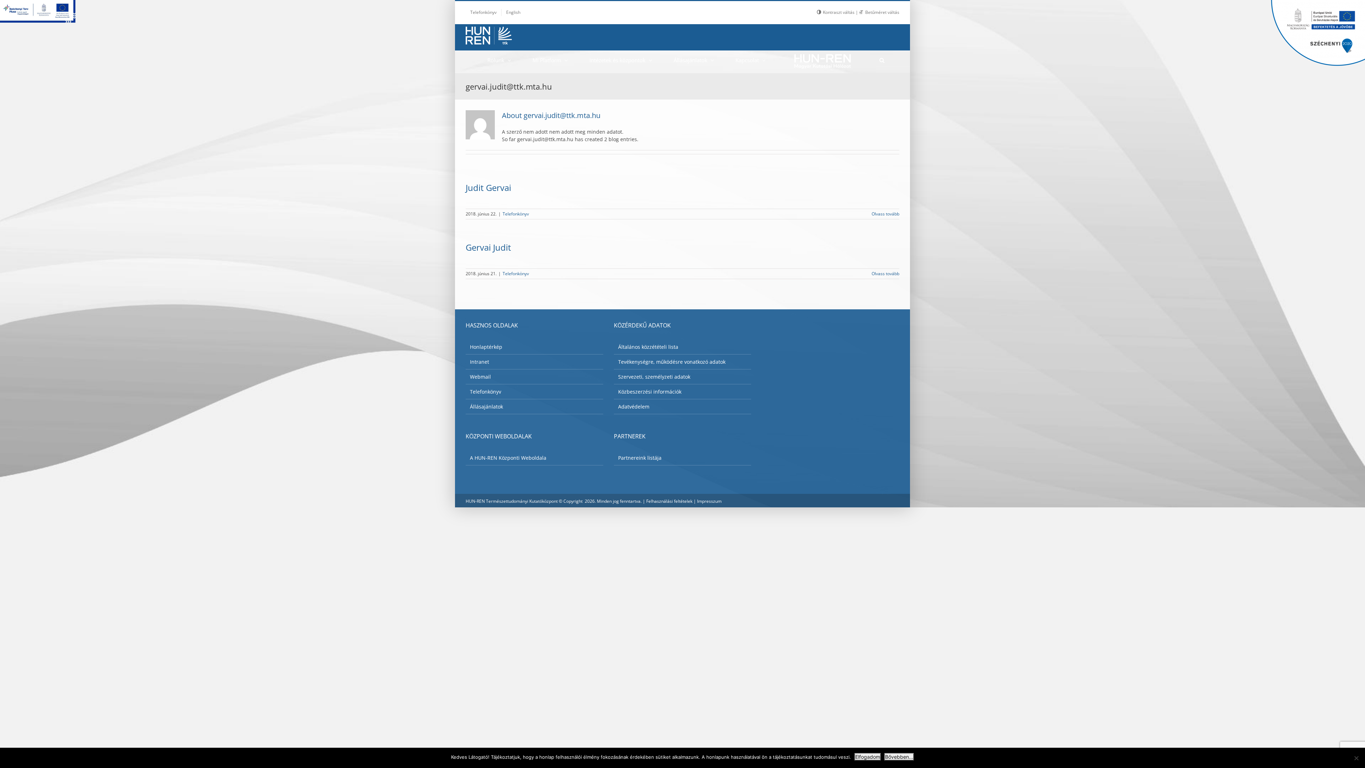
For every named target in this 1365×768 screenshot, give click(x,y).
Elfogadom (867, 757)
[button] (881, 60)
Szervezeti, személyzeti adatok (654, 376)
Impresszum (709, 501)
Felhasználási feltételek (669, 501)
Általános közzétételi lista (648, 346)
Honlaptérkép (486, 346)
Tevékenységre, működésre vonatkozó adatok (672, 361)
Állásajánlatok (486, 406)
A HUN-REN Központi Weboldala (508, 457)
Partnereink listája (640, 457)
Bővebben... (899, 757)
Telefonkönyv (516, 214)
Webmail (480, 376)
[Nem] (1356, 758)
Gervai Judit (488, 247)
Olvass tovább (885, 214)
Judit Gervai (488, 187)
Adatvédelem (633, 406)
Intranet (479, 361)
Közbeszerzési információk (649, 391)
